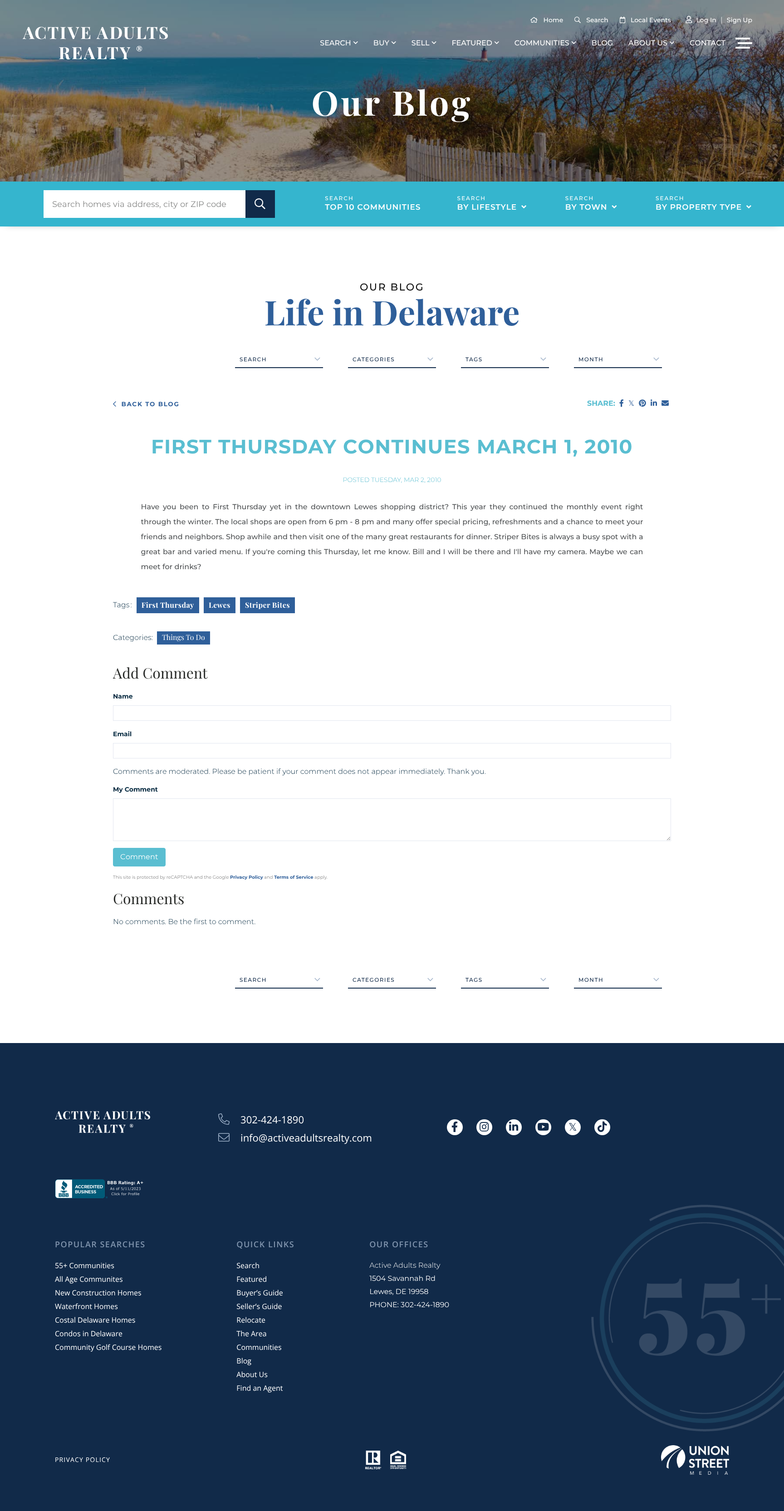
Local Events (651, 20)
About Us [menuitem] (647, 43)
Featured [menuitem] (471, 43)
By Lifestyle (487, 207)
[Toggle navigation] (743, 43)
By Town (586, 207)
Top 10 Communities (373, 207)
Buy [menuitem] (381, 43)
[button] (260, 204)
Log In (706, 20)
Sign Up (739, 20)
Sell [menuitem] (421, 43)
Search (597, 20)
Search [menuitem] (335, 43)
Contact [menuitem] (707, 43)
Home (554, 20)
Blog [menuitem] (602, 43)
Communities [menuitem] (541, 43)
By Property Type (699, 207)
